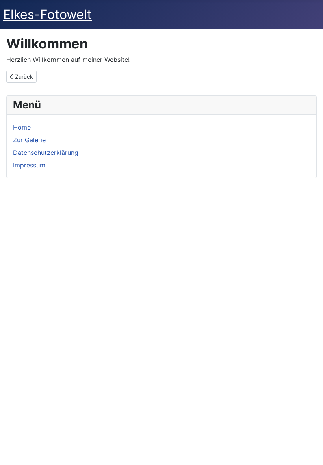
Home (22, 127)
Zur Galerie (29, 140)
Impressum (29, 165)
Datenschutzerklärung (45, 152)
